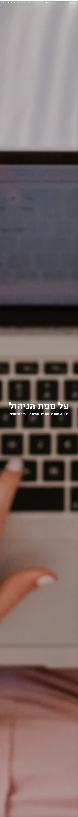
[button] (5, 2)
